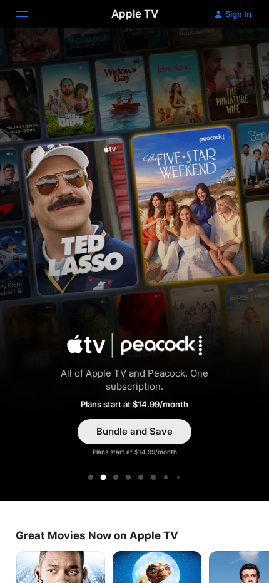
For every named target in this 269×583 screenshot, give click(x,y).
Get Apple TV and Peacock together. (134, 266)
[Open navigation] (29, 14)
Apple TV (134, 14)
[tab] (90, 477)
